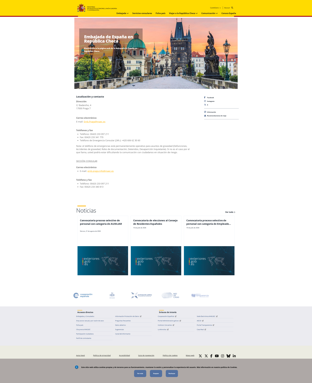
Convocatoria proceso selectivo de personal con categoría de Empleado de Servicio (207, 222)
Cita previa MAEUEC (83, 329)
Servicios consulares (142, 13)
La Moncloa (162, 329)
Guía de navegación (146, 355)
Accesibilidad (124, 355)
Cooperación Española (166, 316)
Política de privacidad (102, 355)
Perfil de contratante (83, 338)
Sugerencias (119, 329)
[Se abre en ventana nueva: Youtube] (217, 356)
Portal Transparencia (204, 325)
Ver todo (229, 212)
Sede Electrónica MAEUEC (206, 316)
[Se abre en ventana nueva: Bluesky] (228, 356)
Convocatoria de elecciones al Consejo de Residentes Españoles (155, 222)
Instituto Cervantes (165, 325)
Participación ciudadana (84, 334)
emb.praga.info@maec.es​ (101, 171)
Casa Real (200, 329)
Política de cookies (170, 355)
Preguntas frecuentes (123, 321)
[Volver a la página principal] (98, 7)
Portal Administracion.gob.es (168, 321)
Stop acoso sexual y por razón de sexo (90, 321)
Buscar (227, 8)
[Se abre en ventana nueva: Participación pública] (141, 295)
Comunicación (208, 13)
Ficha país (160, 13)
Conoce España (228, 13)
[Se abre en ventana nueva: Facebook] (211, 356)
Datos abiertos (120, 325)
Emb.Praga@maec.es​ (94, 121)
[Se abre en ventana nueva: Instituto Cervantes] (112, 295)
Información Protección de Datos (127, 316)
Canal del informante (122, 334)
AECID (199, 321)
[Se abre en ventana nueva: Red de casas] (170, 295)
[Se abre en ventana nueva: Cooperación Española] (83, 295)
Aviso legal (80, 355)
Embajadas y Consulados (85, 316)
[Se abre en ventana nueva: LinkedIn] (234, 356)
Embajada (122, 13)
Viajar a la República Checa (182, 13)
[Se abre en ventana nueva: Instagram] (222, 356)
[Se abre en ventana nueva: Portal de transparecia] (200, 295)
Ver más (140, 373)
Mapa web (190, 355)
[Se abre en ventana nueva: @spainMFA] (206, 356)
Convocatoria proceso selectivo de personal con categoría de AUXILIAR (101, 222)
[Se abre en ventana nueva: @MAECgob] (200, 356)
